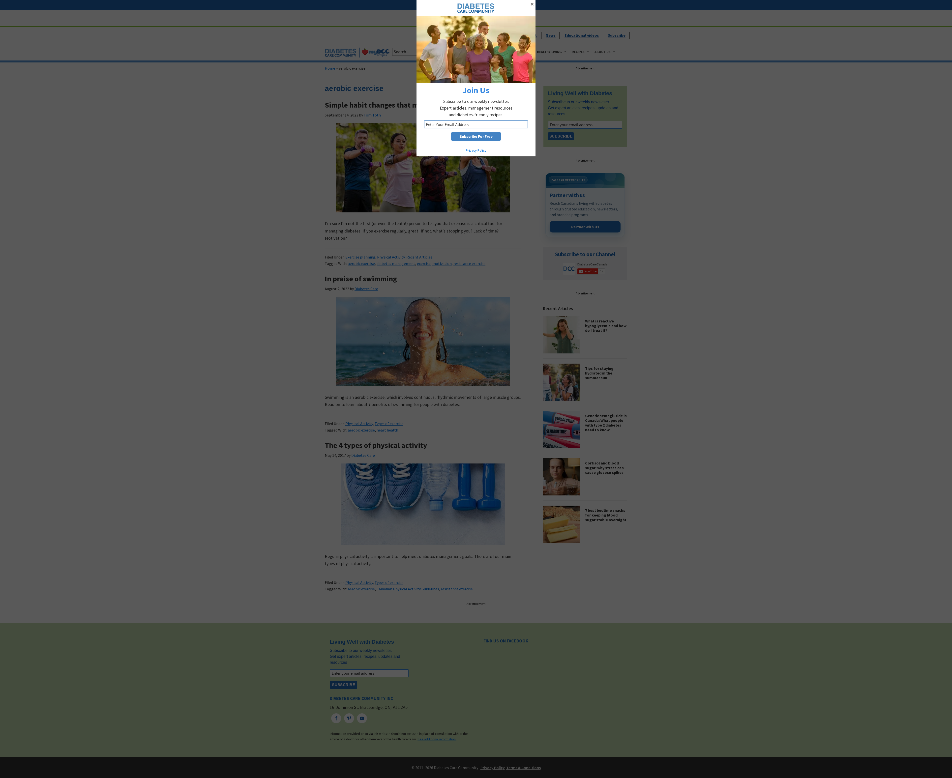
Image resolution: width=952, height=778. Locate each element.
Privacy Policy (476, 150)
